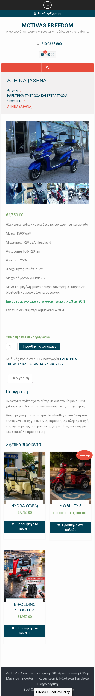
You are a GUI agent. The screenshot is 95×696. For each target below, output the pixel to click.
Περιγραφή (20, 378)
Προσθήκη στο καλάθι (39, 346)
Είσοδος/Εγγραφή (49, 13)
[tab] (20, 378)
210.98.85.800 (51, 44)
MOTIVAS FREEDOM (47, 25)
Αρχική (12, 90)
